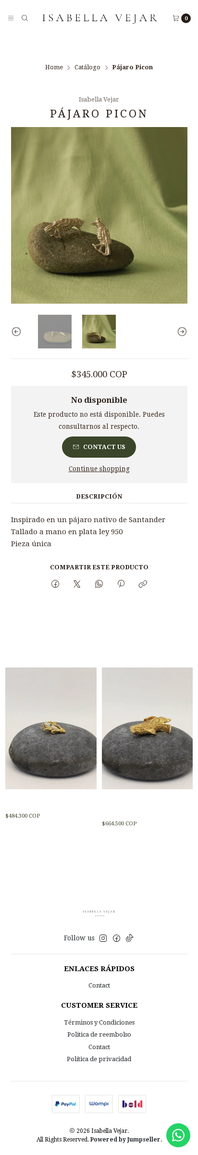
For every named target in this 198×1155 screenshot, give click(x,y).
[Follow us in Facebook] (116, 938)
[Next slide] (180, 331)
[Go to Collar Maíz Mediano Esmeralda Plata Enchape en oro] (147, 728)
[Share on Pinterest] (120, 584)
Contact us (104, 446)
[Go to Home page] (100, 18)
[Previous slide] (18, 331)
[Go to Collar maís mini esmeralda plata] (50, 728)
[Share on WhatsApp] (98, 584)
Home (54, 67)
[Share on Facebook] (55, 584)
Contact (99, 985)
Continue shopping (99, 469)
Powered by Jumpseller (125, 1139)
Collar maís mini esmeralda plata (38, 802)
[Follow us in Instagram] (103, 938)
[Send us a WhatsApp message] (178, 1135)
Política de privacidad (99, 1059)
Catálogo (87, 67)
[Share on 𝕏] (77, 584)
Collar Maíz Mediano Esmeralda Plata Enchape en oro (143, 806)
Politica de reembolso (99, 1034)
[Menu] (10, 18)
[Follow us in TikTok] (129, 938)
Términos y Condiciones (99, 1022)
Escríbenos (137, 47)
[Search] (24, 18)
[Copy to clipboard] (143, 584)
